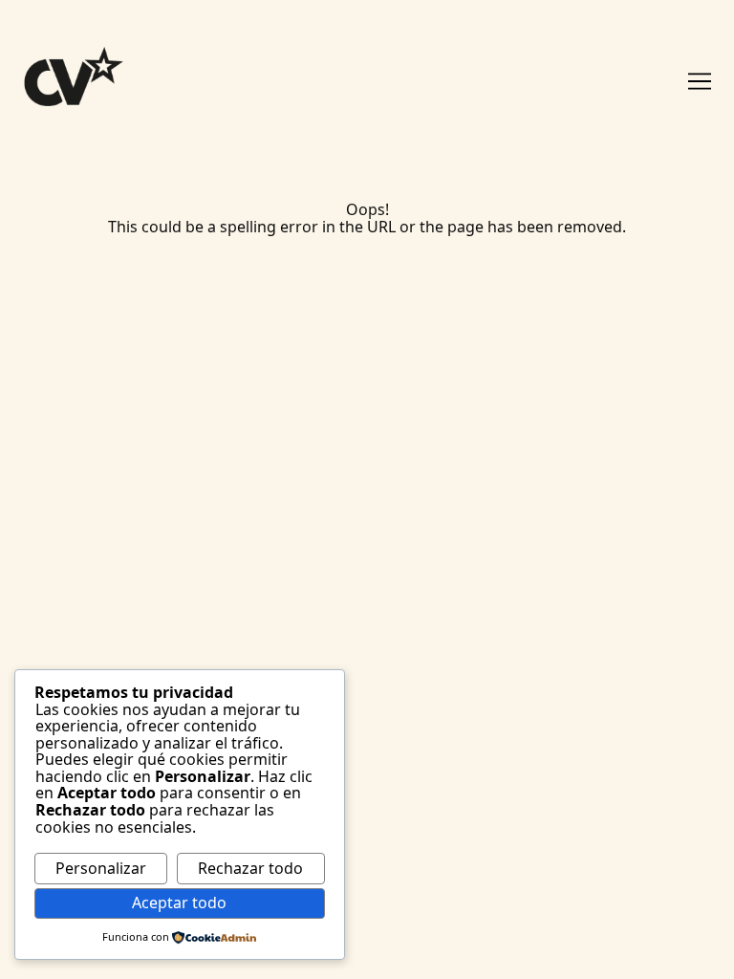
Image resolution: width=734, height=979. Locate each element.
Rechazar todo (250, 868)
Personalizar (100, 868)
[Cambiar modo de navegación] (699, 81)
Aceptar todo (179, 902)
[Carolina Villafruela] (94, 81)
